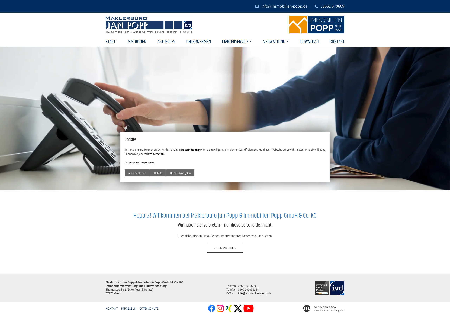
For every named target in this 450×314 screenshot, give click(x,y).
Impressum (147, 162)
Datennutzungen (191, 149)
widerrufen (156, 154)
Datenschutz (132, 162)
